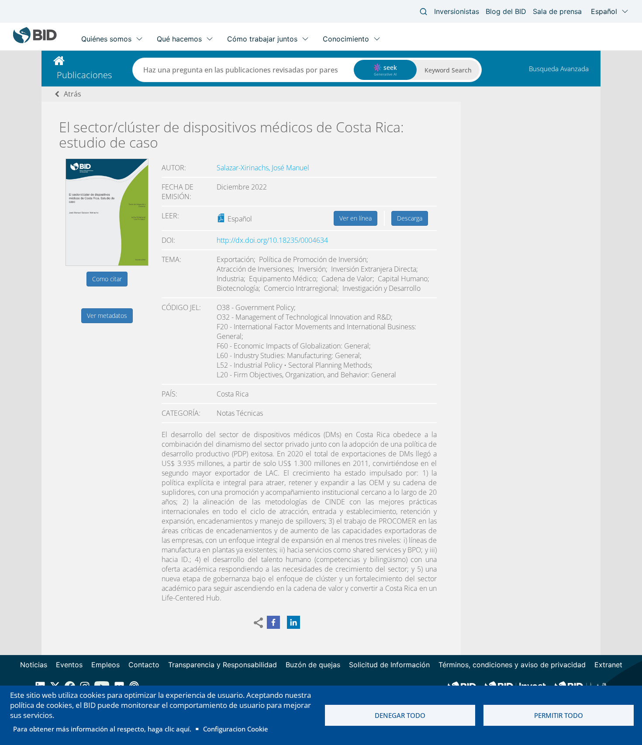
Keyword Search (448, 70)
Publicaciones (84, 75)
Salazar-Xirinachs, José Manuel (263, 167)
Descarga (409, 218)
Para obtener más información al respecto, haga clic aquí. (102, 728)
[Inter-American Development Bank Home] (35, 41)
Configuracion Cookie (235, 728)
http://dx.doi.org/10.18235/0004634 (272, 240)
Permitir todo (558, 715)
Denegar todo (400, 715)
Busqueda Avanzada (559, 68)
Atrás (72, 94)
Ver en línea (355, 218)
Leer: (170, 216)
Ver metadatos (107, 315)
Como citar (107, 279)
